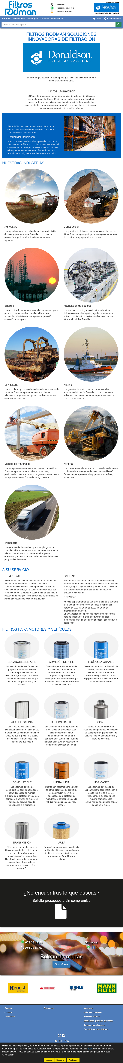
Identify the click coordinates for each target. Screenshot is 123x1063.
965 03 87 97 (33, 947)
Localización (57, 18)
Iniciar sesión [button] (113, 18)
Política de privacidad (93, 1012)
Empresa (6, 18)
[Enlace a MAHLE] (77, 988)
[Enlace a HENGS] (17, 988)
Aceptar (49, 1060)
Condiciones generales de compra (98, 1020)
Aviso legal (88, 1008)
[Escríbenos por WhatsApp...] (89, 947)
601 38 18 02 (33, 942)
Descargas (32, 18)
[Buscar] (119, 24)
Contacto (44, 18)
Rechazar (60, 1060)
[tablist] (61, 987)
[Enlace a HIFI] (47, 988)
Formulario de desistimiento (95, 1029)
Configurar (73, 1060)
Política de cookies (92, 1016)
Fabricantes (19, 18)
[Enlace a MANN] (107, 988)
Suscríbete (61, 964)
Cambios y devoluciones (94, 1025)
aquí (90, 1048)
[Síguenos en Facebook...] (93, 947)
